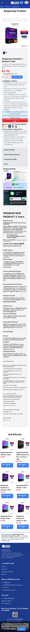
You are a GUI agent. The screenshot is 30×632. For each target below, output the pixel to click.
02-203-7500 (7, 551)
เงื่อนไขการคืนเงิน (7, 601)
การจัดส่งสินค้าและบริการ (9, 590)
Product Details (9, 150)
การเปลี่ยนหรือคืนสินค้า (8, 598)
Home (2, 7)
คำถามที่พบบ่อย (6, 603)
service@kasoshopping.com (12, 556)
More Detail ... (7, 465)
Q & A (6, 164)
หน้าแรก (4, 566)
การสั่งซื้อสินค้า (6, 582)
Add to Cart (16, 77)
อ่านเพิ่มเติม (12, 629)
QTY (3, 77)
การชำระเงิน (5, 587)
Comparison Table (10, 159)
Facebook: (16, 619)
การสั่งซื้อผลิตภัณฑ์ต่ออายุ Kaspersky (12, 585)
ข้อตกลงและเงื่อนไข (7, 572)
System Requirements (12, 154)
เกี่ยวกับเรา (5, 569)
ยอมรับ (21, 629)
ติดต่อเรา (4, 574)
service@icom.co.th (9, 558)
